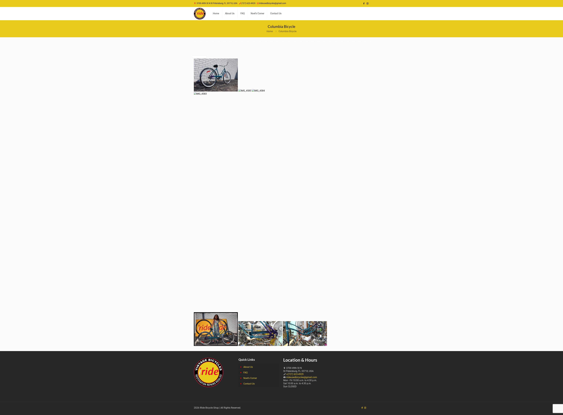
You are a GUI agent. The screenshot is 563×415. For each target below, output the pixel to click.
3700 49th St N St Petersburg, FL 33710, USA (217, 3)
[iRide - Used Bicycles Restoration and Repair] (200, 13)
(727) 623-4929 (248, 3)
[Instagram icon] (367, 3)
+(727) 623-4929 (294, 374)
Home (270, 31)
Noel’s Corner (250, 378)
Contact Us (249, 383)
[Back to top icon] (549, 409)
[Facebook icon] (364, 3)
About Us (248, 367)
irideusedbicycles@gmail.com (272, 3)
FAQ (245, 372)
